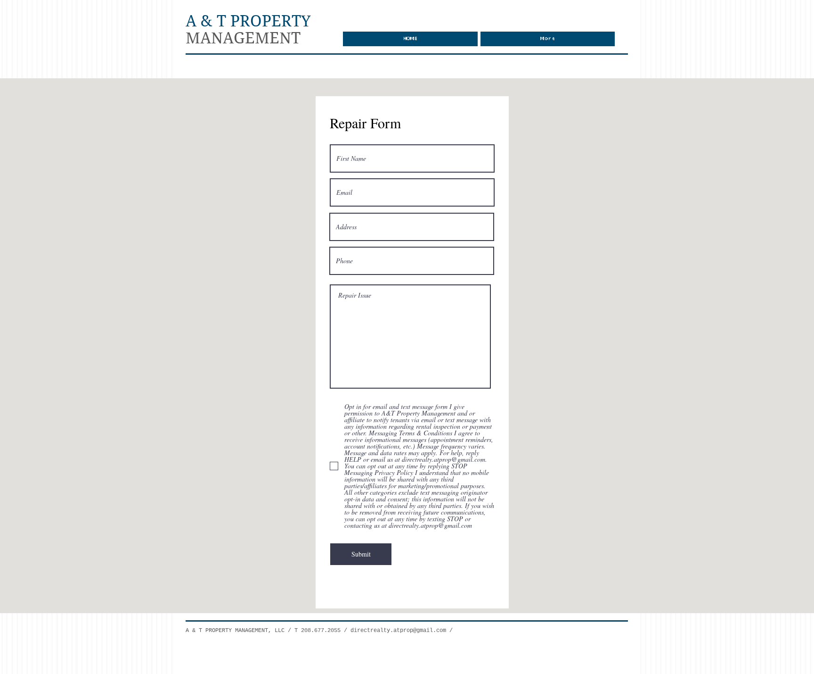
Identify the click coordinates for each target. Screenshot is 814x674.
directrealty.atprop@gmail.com (398, 630)
